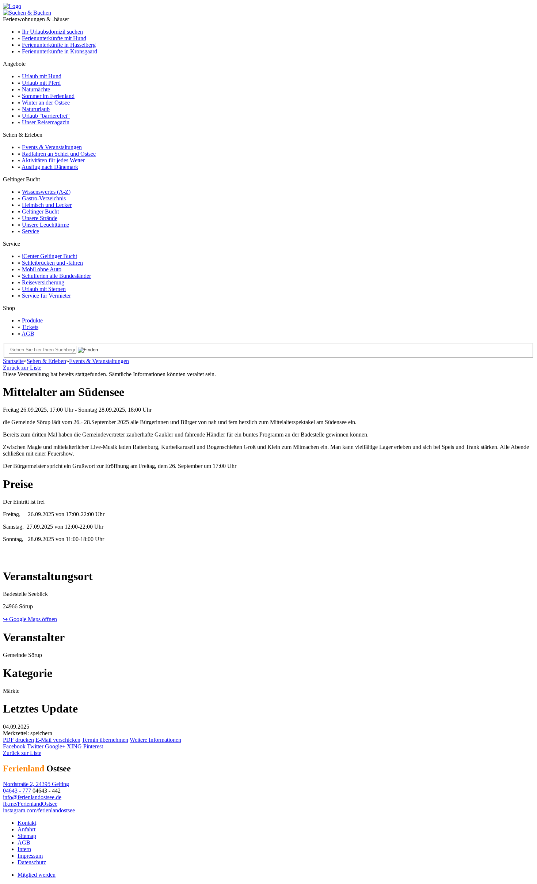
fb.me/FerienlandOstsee (30, 804)
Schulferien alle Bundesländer (56, 276)
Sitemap (27, 836)
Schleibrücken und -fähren (52, 263)
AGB (28, 333)
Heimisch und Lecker (47, 205)
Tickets (30, 327)
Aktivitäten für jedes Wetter (53, 160)
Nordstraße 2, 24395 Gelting (36, 784)
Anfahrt (26, 829)
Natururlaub (36, 109)
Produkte (32, 320)
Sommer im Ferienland (48, 96)
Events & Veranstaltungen (52, 147)
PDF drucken (18, 740)
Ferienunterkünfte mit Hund (54, 38)
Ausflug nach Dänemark (50, 167)
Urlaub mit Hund (41, 76)
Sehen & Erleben (46, 361)
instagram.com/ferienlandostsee (39, 810)
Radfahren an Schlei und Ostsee (59, 154)
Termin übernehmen (105, 740)
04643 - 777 (17, 790)
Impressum (30, 856)
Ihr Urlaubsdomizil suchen (52, 32)
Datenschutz (32, 862)
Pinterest (93, 746)
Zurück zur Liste (22, 367)
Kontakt (27, 823)
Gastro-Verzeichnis (44, 198)
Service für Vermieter (46, 295)
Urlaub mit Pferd (41, 83)
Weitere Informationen (155, 740)
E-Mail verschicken (57, 740)
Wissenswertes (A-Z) (46, 192)
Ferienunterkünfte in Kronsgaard (59, 51)
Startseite (13, 361)
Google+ (55, 746)
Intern (24, 849)
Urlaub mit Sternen (44, 289)
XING (74, 746)
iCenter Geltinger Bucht (49, 256)
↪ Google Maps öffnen (30, 619)
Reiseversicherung (43, 282)
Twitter (35, 746)
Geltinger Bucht (40, 211)
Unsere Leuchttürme (45, 225)
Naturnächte (36, 89)
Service (30, 231)
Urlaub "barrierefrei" (46, 116)
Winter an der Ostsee (46, 102)
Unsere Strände (39, 218)
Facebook (14, 746)
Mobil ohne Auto (41, 269)
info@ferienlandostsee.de (32, 797)
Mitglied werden (37, 875)
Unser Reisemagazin (45, 122)
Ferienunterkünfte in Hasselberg (59, 45)
